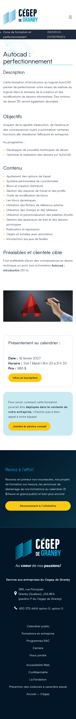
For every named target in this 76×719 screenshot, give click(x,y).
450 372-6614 (28, 608)
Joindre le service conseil (29, 426)
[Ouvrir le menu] (70, 17)
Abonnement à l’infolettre (38, 505)
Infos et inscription (25, 377)
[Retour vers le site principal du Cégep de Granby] (20, 24)
